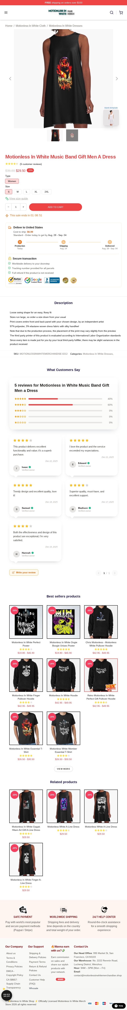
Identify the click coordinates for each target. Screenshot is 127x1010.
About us (11, 953)
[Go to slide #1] (55, 135)
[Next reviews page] (115, 573)
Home (8, 25)
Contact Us (35, 975)
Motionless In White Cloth (31, 25)
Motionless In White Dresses (65, 25)
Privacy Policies (14, 966)
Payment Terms (37, 962)
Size (7, 186)
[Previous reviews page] (99, 573)
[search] (112, 13)
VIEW (26, 635)
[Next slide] (116, 78)
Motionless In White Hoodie (63, 695)
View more (63, 769)
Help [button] (121, 1006)
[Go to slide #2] (72, 135)
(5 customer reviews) (31, 164)
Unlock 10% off (6, 995)
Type (7, 176)
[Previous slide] (10, 78)
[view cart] (121, 13)
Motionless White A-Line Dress (63, 826)
